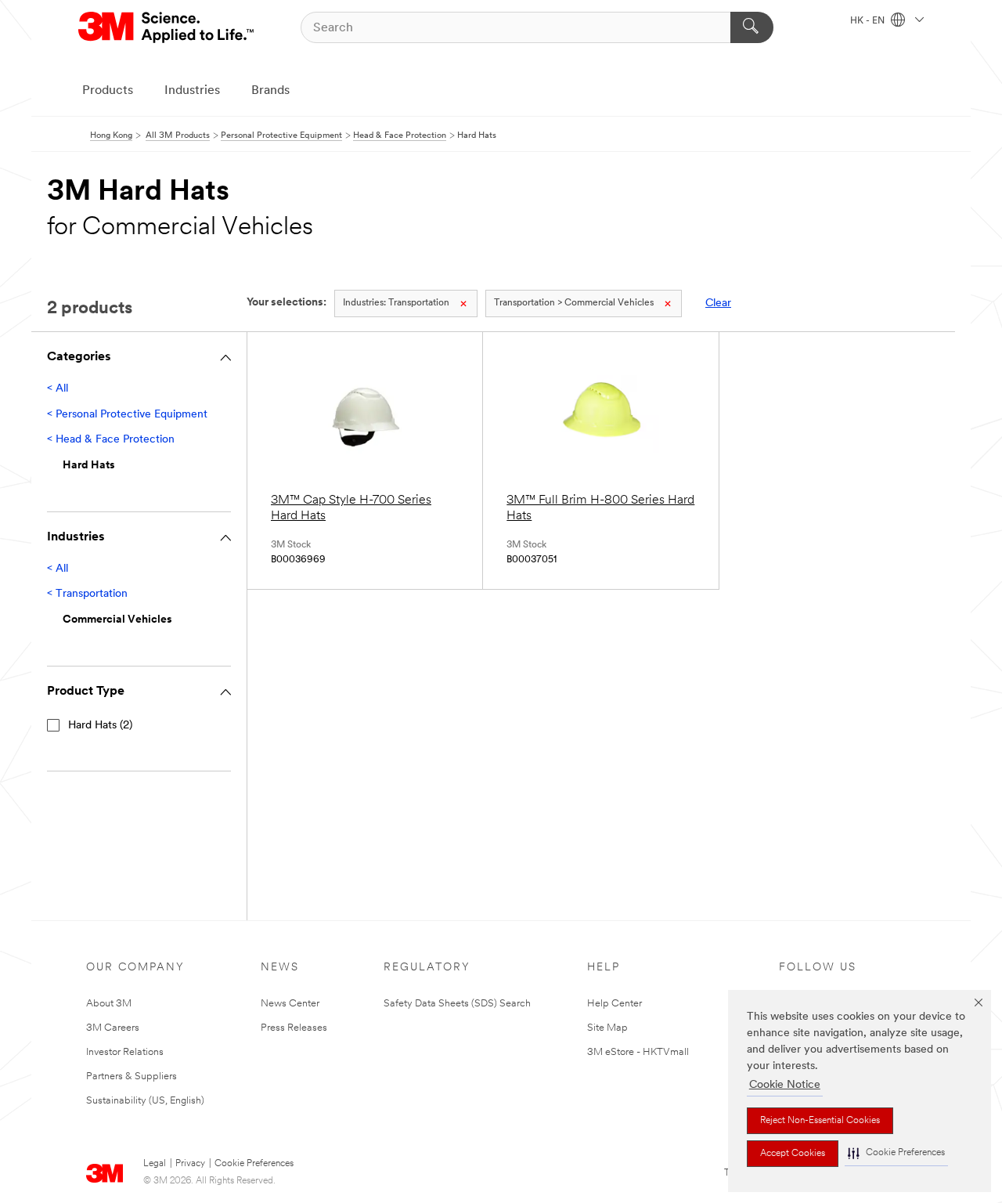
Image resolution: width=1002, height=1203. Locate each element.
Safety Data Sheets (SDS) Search (457, 1004)
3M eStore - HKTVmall (638, 1052)
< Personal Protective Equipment (127, 415)
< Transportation (87, 594)
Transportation (396, 303)
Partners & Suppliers (131, 1076)
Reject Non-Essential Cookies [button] (820, 1120)
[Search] (751, 27)
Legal (154, 1164)
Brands (270, 91)
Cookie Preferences (254, 1164)
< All (57, 389)
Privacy (190, 1164)
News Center (290, 1004)
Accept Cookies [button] (792, 1153)
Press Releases (294, 1028)
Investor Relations (125, 1052)
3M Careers (112, 1028)
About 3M (109, 1004)
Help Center (614, 1004)
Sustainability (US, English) (145, 1101)
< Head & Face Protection (111, 440)
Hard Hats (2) (100, 726)
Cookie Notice (784, 1085)
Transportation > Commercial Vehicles (574, 303)
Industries (192, 91)
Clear (718, 303)
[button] (896, 1153)
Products (107, 91)
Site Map (607, 1028)
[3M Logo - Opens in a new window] (167, 27)
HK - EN (868, 21)
